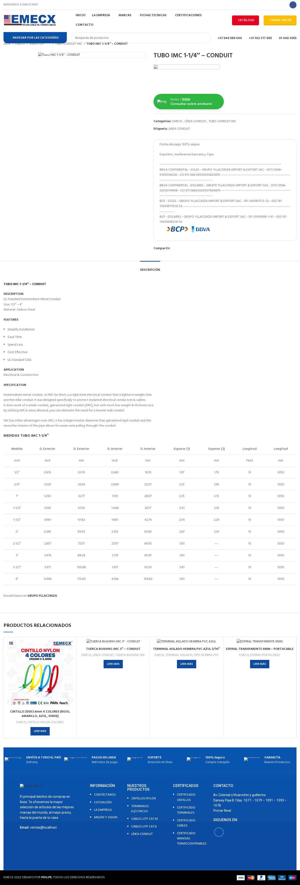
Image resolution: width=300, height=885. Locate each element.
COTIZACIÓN (103, 802)
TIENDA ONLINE (281, 20)
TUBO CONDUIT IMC (222, 121)
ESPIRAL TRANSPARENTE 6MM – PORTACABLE (259, 649)
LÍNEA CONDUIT (195, 121)
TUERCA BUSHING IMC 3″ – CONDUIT (113, 649)
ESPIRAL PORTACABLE (265, 655)
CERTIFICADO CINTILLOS (186, 797)
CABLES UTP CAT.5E (144, 819)
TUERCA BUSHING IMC (130, 655)
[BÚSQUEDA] (205, 38)
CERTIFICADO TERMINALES (186, 810)
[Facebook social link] (292, 4)
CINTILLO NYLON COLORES (45, 722)
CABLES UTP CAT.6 (144, 826)
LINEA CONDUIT (179, 129)
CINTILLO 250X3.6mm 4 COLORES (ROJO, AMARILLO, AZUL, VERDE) (40, 714)
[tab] (150, 268)
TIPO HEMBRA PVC (206, 655)
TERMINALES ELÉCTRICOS (140, 809)
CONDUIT (39, 284)
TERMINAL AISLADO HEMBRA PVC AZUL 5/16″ (186, 649)
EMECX (177, 121)
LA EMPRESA (103, 810)
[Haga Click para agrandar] (47, 49)
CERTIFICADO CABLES (186, 823)
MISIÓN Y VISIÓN (105, 817)
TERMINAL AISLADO (178, 655)
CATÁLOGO (246, 20)
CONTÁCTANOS (105, 794)
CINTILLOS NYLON (143, 798)
